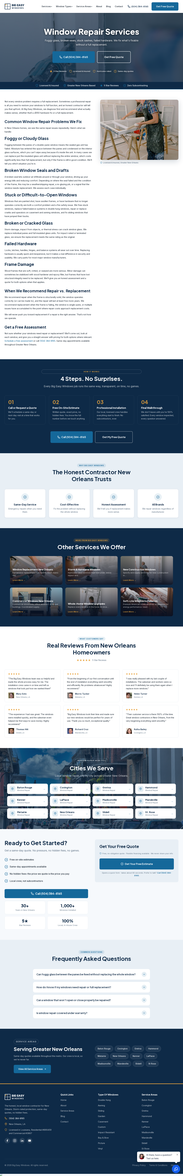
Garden (101, 1116)
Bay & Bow (103, 1137)
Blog (108, 6)
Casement (103, 1121)
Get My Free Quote (114, 437)
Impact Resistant (106, 1132)
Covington (122, 1048)
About (99, 6)
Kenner (136, 1056)
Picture (101, 1143)
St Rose (152, 1063)
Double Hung (104, 1100)
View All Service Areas (30, 1068)
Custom (102, 1127)
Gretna (138, 1048)
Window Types (63, 6)
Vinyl (100, 1148)
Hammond (153, 1048)
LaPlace (151, 1056)
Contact (119, 6)
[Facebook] (7, 1140)
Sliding (101, 1110)
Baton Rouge (104, 1048)
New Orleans (119, 1056)
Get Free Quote (165, 6)
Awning (101, 1105)
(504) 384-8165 (47, 340)
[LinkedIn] (22, 1140)
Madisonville (104, 1063)
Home (63, 1100)
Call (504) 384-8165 (75, 57)
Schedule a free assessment (19, 340)
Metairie (102, 1056)
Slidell (138, 1063)
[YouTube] (29, 1140)
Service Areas (83, 6)
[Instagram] (14, 1140)
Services (46, 6)
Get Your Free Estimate (139, 863)
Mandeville (123, 1063)
